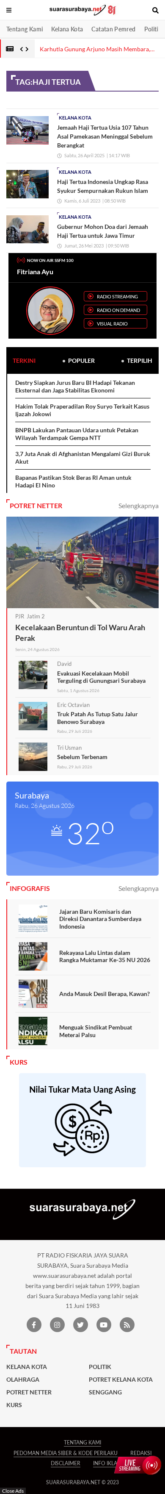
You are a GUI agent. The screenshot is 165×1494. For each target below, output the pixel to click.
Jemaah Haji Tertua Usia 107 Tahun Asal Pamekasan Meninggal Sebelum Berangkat (105, 136)
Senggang (105, 1392)
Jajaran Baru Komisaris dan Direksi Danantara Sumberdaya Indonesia (100, 919)
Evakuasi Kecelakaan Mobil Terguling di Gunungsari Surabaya (101, 677)
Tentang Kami (24, 29)
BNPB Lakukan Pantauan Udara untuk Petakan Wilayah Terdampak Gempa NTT (76, 433)
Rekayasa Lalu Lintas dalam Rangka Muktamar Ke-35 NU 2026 (104, 956)
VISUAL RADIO (112, 323)
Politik (153, 29)
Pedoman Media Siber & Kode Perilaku (66, 1453)
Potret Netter (29, 1392)
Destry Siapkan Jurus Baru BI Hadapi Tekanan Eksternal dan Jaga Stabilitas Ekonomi (75, 386)
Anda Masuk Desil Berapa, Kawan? (104, 993)
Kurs (14, 1405)
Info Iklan (107, 1463)
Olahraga (22, 1379)
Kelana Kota (67, 29)
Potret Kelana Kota (121, 1379)
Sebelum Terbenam (82, 756)
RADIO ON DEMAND (118, 310)
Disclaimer (65, 1463)
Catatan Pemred (113, 29)
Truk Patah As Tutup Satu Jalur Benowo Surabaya (97, 717)
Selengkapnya (138, 505)
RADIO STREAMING (117, 296)
